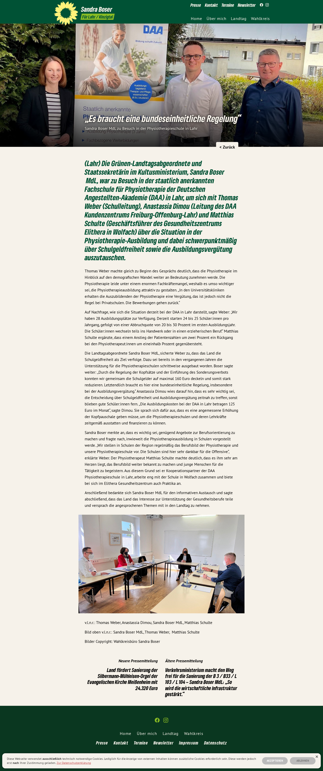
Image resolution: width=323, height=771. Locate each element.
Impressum (189, 742)
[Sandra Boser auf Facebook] (261, 5)
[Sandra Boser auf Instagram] (267, 5)
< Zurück (227, 147)
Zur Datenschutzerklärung (74, 763)
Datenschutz (215, 742)
